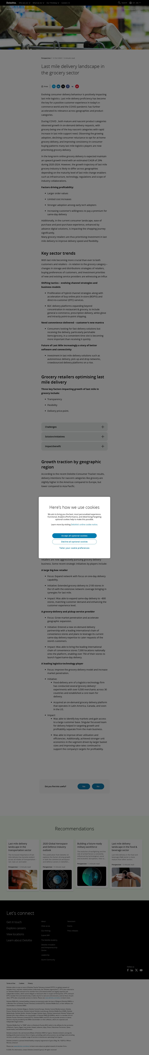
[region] (74, 527)
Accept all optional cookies (74, 535)
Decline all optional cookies (74, 541)
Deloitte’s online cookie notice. (84, 524)
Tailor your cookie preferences (74, 548)
